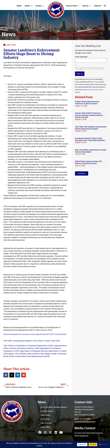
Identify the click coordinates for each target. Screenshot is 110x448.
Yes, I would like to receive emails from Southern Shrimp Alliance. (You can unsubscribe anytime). (90, 68)
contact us (84, 435)
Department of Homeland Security (34, 351)
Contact (98, 6)
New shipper (45, 353)
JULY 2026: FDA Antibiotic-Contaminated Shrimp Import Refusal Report (90, 128)
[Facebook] (40, 432)
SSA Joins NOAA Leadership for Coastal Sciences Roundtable (90, 151)
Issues (38, 6)
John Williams (21, 353)
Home (19, 6)
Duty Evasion (38, 340)
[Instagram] (45, 432)
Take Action (71, 6)
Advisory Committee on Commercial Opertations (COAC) (30, 345)
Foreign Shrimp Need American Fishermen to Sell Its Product (87, 103)
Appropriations (60, 345)
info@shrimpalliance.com (84, 421)
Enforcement (8, 353)
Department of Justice (57, 351)
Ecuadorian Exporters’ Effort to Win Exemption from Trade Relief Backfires (90, 139)
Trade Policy (55, 340)
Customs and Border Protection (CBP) (24, 348)
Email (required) (81, 57)
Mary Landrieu (34, 353)
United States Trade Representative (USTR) (32, 356)
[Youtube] (61, 432)
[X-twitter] (50, 432)
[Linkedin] (56, 432)
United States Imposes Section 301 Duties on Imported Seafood (88, 162)
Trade (47, 340)
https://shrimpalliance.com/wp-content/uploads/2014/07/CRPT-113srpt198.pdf (34, 334)
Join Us (85, 6)
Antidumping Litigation (22, 340)
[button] (105, 6)
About (27, 6)
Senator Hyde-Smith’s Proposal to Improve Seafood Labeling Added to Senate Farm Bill (89, 115)
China (5, 348)
